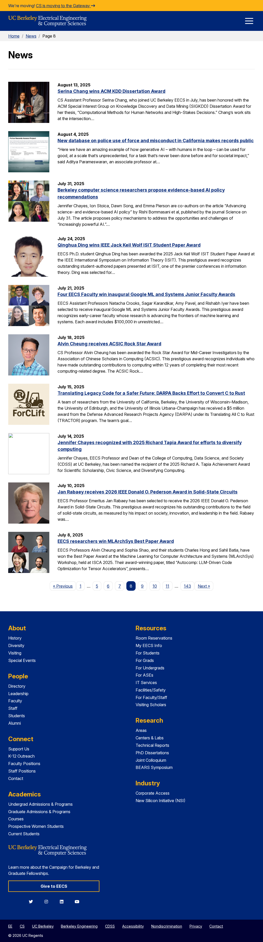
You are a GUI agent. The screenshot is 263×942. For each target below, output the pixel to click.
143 (187, 586)
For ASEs (144, 675)
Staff (12, 708)
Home (14, 36)
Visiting (14, 653)
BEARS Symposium (154, 767)
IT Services (146, 682)
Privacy (196, 926)
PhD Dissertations (152, 752)
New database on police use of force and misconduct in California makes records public (156, 140)
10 (155, 586)
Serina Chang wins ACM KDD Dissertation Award (111, 91)
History (15, 638)
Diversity (16, 645)
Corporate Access (153, 793)
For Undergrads (150, 667)
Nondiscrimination (166, 926)
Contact (15, 778)
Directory (16, 686)
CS (22, 926)
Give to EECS (54, 886)
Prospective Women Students (36, 826)
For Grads (145, 660)
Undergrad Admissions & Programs (40, 804)
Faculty (15, 700)
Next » (205, 586)
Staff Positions (22, 771)
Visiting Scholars (151, 704)
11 (167, 586)
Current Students (24, 833)
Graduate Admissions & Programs (39, 811)
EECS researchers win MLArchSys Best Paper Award (116, 541)
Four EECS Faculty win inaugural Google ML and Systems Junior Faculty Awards (146, 294)
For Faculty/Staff (151, 697)
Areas (141, 730)
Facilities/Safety (151, 690)
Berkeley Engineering (79, 926)
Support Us (18, 748)
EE (10, 926)
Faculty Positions (24, 763)
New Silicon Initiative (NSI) (160, 800)
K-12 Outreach (21, 756)
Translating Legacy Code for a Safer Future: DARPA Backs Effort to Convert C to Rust (151, 393)
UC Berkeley (43, 926)
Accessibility (133, 926)
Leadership (18, 693)
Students (16, 715)
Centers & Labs (150, 737)
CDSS (110, 926)
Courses (16, 818)
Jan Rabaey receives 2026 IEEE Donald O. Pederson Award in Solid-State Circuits (148, 492)
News (31, 36)
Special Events (22, 660)
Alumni (14, 723)
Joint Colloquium (151, 760)
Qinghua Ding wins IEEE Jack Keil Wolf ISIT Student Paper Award (129, 245)
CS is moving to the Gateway (63, 5)
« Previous (64, 586)
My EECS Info (149, 645)
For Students (147, 653)
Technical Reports (152, 745)
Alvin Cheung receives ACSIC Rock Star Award (109, 343)
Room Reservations (154, 638)
